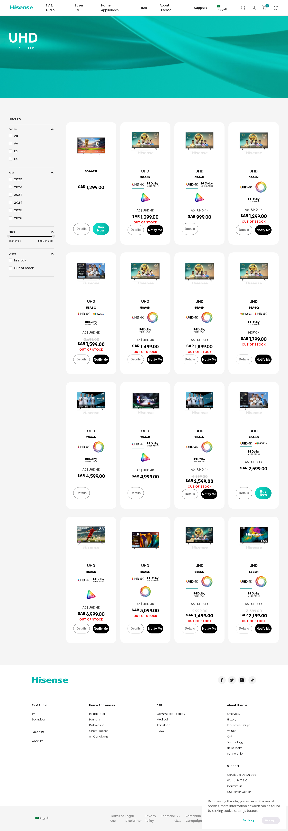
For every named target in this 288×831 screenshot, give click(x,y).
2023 (18, 179)
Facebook (222, 680)
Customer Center (239, 792)
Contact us (234, 786)
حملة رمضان (178, 818)
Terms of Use (117, 818)
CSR (229, 736)
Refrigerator (97, 714)
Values (231, 731)
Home (13, 48)
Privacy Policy (150, 818)
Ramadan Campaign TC (196, 818)
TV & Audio (39, 705)
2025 (18, 210)
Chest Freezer (98, 731)
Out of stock (24, 268)
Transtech (163, 725)
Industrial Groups (239, 725)
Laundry (94, 719)
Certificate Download (241, 775)
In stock (20, 260)
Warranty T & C (237, 780)
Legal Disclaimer (133, 818)
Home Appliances (102, 705)
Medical (162, 719)
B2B (159, 705)
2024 (18, 194)
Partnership (235, 754)
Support (233, 766)
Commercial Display (171, 714)
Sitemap (167, 816)
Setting (248, 820)
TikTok (252, 680)
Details (81, 228)
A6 (16, 135)
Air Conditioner (99, 736)
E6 (16, 151)
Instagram (242, 680)
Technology (235, 742)
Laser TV (79, 7)
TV (33, 714)
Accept (271, 820)
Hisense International (21, 7)
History (231, 719)
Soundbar (39, 719)
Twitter (232, 680)
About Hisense (165, 7)
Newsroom (234, 748)
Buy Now (100, 229)
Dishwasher (97, 725)
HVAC (160, 731)
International (276, 8)
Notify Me (155, 230)
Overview (233, 714)
